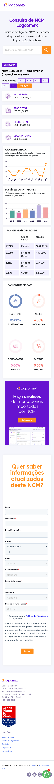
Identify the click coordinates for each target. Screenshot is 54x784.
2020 (29, 80)
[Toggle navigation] (46, 6)
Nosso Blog (7, 751)
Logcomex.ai (8, 737)
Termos (34, 765)
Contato (5, 744)
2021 (37, 80)
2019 (21, 80)
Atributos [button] (24, 85)
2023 (5, 85)
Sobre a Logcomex (10, 740)
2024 (13, 85)
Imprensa (6, 747)
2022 (45, 80)
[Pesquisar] (46, 50)
